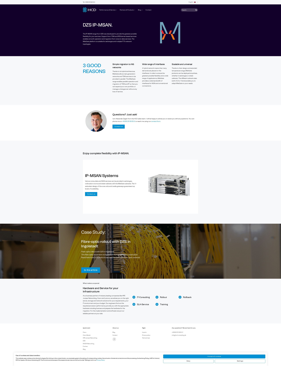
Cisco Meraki (87, 335)
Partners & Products (127, 10)
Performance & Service (107, 10)
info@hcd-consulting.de (179, 335)
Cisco (84, 332)
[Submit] (196, 10)
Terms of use (146, 338)
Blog (139, 10)
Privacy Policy (100, 360)
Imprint (144, 332)
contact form (155, 121)
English (191, 2)
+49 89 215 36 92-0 (129, 121)
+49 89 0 (177, 332)
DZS (84, 341)
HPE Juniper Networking (90, 338)
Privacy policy (146, 335)
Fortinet (85, 346)
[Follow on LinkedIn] (114, 339)
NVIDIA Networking (88, 344)
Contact (148, 10)
